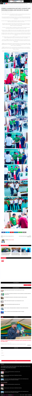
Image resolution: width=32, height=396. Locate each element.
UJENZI (4, 367)
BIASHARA (4, 366)
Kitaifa (3, 6)
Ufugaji (9, 367)
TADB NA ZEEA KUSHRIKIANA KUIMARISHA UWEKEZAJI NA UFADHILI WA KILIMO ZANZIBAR (15, 254)
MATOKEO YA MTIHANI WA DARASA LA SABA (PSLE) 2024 (12, 371)
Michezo (27, 366)
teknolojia (14, 367)
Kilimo (12, 366)
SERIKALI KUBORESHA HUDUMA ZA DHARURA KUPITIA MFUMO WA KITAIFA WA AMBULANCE (6, 254)
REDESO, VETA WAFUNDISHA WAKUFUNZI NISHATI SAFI (12, 304)
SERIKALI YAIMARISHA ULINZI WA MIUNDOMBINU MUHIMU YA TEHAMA (14, 311)
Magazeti (21, 366)
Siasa (1, 367)
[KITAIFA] (16, 329)
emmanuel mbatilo (11, 239)
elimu (11, 367)
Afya (1, 366)
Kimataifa (16, 366)
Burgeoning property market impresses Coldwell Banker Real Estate (13, 375)
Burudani (8, 366)
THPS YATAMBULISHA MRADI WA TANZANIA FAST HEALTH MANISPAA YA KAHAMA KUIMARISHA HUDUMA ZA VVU (17, 294)
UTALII (6, 367)
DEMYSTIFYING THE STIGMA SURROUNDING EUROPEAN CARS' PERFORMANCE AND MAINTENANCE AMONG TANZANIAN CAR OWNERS (16, 379)
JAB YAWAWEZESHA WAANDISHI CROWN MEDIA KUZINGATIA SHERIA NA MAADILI (15, 297)
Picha (29, 366)
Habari (10, 366)
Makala (24, 366)
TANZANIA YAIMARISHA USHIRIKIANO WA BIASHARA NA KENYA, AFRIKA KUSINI (25, 254)
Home (2, 6)
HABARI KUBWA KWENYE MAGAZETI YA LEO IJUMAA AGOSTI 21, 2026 (14, 300)
